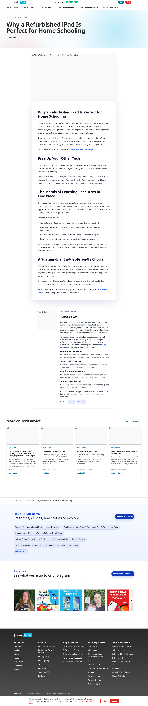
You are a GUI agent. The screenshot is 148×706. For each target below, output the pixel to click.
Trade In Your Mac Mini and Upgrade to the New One (37, 527)
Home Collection (119, 676)
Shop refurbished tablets (73, 654)
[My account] (116, 2)
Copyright (42, 668)
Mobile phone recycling (72, 662)
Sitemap (91, 672)
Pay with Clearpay (95, 680)
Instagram (18, 658)
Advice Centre (29, 501)
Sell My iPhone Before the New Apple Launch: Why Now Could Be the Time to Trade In (50, 539)
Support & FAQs (44, 672)
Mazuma (38, 694)
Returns (17, 669)
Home (9, 17)
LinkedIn (81, 402)
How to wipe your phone (98, 668)
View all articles (125, 516)
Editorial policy (94, 664)
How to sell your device (121, 646)
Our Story (18, 666)
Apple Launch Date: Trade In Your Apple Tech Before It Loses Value (91, 527)
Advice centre (23, 17)
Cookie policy (43, 660)
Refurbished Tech (110, 7)
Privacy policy (43, 656)
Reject (104, 701)
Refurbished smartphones (74, 646)
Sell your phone (118, 650)
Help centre (92, 646)
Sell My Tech (46, 7)
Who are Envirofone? (46, 646)
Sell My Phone (12, 7)
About (71, 402)
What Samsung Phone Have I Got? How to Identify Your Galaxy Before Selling (46, 545)
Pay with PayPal (94, 684)
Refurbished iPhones (71, 650)
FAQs (90, 660)
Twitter (16, 654)
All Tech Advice (132, 422)
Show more (20, 552)
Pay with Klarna (94, 676)
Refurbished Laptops (89, 7)
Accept (114, 701)
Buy (121, 2)
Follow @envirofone (123, 574)
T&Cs (40, 664)
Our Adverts (19, 662)
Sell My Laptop (30, 7)
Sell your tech (117, 658)
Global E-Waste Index (121, 672)
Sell (128, 2)
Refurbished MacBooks (72, 658)
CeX (68, 694)
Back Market (62, 694)
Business (42, 676)
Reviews (115, 668)
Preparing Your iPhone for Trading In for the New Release (39, 533)
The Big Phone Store (49, 694)
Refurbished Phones (67, 7)
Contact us (18, 646)
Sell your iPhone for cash (122, 654)
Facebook (17, 650)
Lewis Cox (13, 37)
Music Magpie (29, 694)
